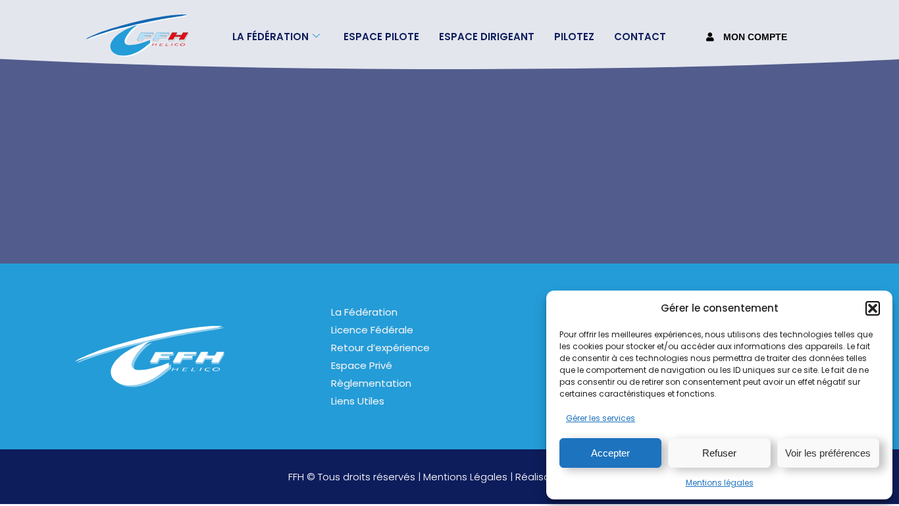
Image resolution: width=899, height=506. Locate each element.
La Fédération (364, 312)
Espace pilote (381, 36)
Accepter (610, 453)
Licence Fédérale (372, 330)
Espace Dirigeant (486, 36)
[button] (872, 308)
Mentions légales (720, 482)
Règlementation (371, 383)
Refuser (719, 453)
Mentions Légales (465, 477)
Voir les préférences (828, 453)
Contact (640, 36)
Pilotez (574, 36)
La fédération (270, 36)
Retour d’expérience (380, 347)
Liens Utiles (357, 401)
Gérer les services (600, 418)
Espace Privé (361, 365)
